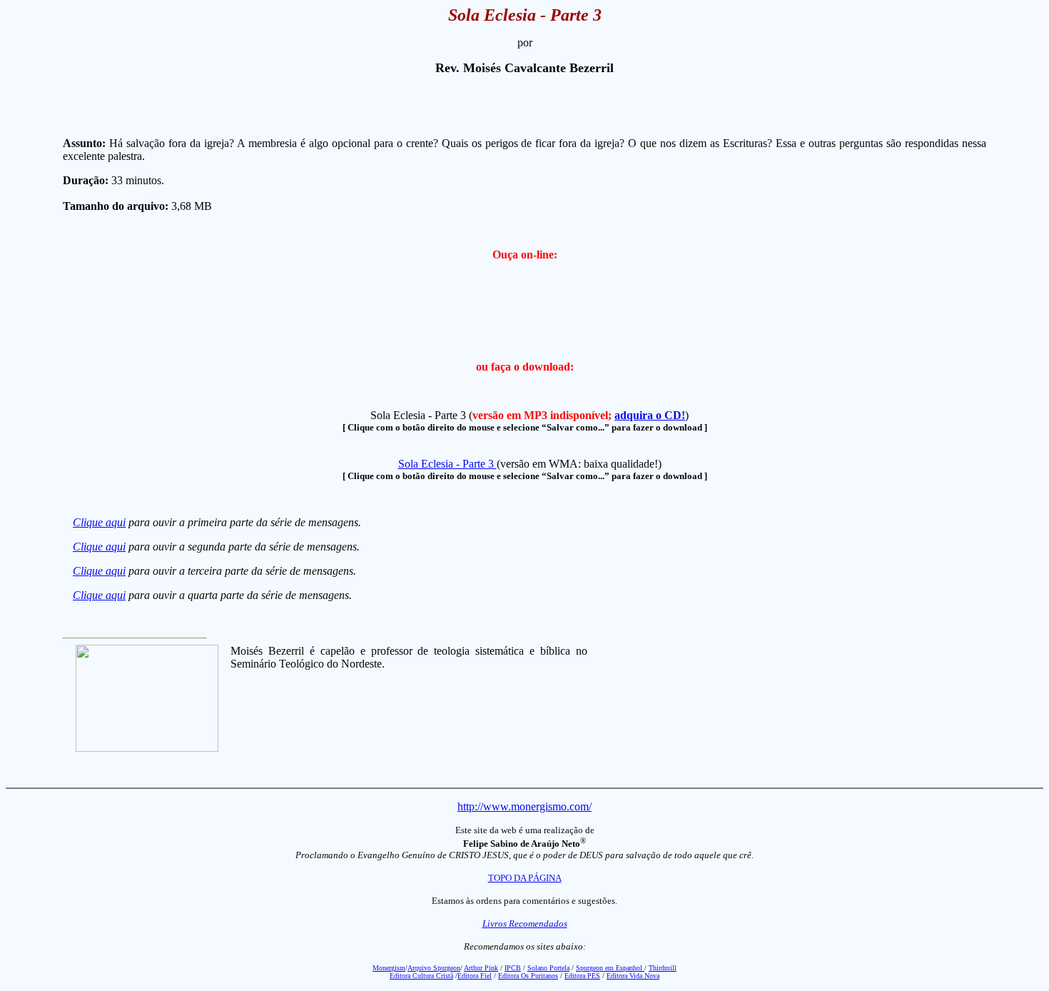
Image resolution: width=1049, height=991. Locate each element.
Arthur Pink (481, 968)
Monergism (389, 968)
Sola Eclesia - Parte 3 (447, 464)
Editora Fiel (474, 976)
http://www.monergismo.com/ (524, 806)
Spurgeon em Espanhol (610, 968)
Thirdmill (662, 968)
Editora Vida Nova (633, 976)
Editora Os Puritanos (528, 976)
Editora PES (582, 976)
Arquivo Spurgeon (433, 968)
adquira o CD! (649, 415)
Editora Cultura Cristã (421, 976)
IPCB (513, 968)
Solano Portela (548, 968)
